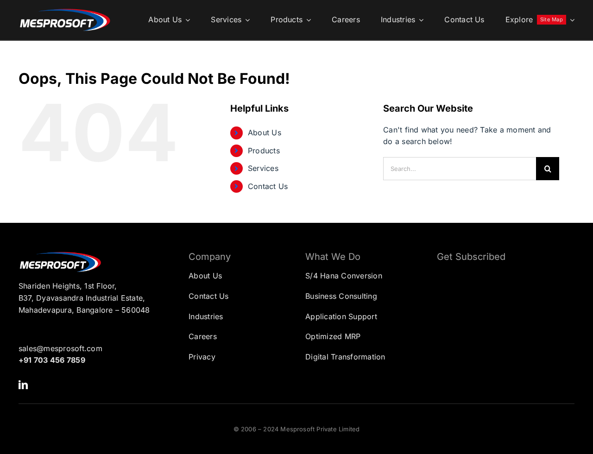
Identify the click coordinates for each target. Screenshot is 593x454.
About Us (264, 132)
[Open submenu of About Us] (186, 20)
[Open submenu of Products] (307, 20)
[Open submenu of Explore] (570, 20)
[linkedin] (23, 385)
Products (264, 150)
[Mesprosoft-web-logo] (65, 11)
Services (263, 168)
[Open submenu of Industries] (419, 20)
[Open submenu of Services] (245, 20)
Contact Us (268, 186)
